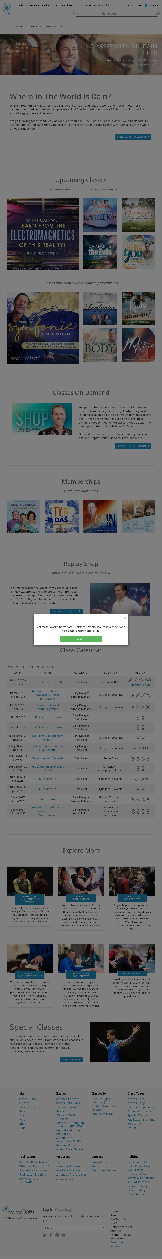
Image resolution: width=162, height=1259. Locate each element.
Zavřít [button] (81, 638)
